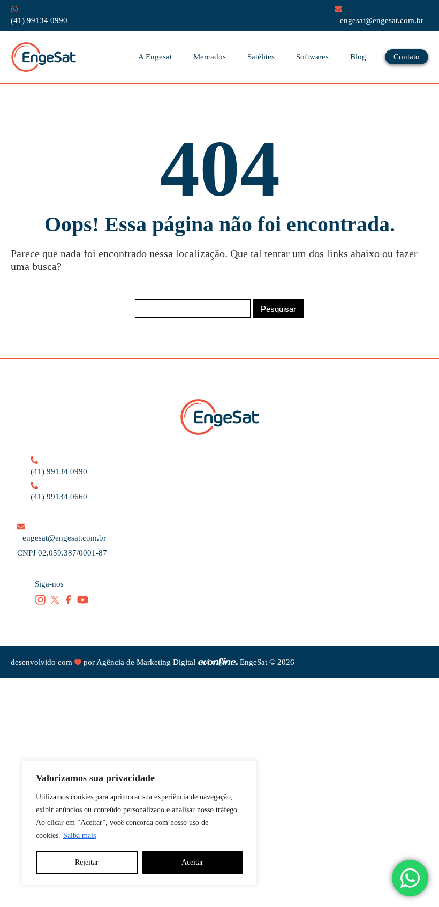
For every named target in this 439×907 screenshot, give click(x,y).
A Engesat (155, 57)
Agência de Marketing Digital (145, 662)
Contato (406, 57)
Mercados (209, 57)
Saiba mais (79, 835)
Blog (358, 57)
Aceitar (192, 862)
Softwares (312, 57)
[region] (139, 823)
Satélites (261, 57)
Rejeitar (87, 862)
